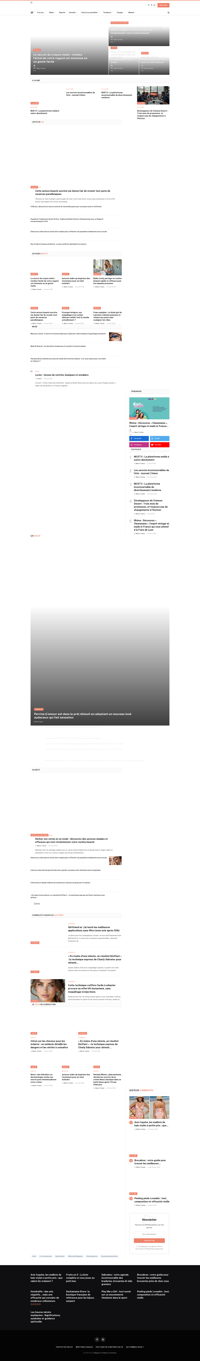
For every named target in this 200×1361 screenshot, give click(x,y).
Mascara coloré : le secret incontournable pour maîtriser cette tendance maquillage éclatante (68, 334)
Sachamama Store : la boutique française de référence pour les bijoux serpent (80, 1296)
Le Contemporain (46, 1256)
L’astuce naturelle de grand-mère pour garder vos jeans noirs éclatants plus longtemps (66, 870)
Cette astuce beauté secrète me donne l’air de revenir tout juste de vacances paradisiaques (72, 192)
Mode (51, 12)
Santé (114, 48)
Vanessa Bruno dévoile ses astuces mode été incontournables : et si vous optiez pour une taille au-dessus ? (68, 360)
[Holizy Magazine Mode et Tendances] (42, 5)
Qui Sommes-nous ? (135, 1347)
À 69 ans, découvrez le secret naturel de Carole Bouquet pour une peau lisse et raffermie (66, 206)
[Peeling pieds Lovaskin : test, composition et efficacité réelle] (149, 1183)
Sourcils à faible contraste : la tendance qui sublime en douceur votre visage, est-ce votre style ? (84, 749)
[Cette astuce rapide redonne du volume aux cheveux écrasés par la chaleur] (115, 885)
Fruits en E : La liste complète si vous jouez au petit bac (80, 1277)
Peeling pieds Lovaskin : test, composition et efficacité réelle (151, 1200)
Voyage (120, 12)
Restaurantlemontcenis (109, 1256)
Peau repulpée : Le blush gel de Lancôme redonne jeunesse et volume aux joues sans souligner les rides (107, 316)
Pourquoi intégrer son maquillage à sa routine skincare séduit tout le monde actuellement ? (75, 316)
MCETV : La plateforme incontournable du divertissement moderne (117, 95)
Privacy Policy (150, 1249)
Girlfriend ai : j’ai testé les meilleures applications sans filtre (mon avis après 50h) (94, 929)
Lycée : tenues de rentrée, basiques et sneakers (62, 375)
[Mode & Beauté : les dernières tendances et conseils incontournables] (115, 349)
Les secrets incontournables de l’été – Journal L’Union (80, 93)
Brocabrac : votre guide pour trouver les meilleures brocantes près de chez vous (150, 1162)
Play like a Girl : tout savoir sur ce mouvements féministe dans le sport (116, 1294)
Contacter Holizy (64, 1347)
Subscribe (163, 5)
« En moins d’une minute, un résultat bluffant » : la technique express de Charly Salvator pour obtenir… (68, 896)
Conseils (72, 12)
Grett (34, 1256)
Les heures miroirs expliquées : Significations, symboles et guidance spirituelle (45, 1317)
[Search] (168, 12)
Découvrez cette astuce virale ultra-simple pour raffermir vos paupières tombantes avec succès (69, 232)
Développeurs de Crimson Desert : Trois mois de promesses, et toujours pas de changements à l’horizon (152, 114)
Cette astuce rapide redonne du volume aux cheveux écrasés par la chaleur (60, 883)
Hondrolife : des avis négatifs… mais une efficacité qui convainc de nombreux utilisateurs (45, 1296)
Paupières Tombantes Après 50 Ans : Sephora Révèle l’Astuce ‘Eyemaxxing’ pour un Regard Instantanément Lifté (67, 220)
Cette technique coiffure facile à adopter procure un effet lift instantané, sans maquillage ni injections (92, 988)
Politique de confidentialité (109, 1347)
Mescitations (60, 1256)
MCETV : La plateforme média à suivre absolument (45, 112)
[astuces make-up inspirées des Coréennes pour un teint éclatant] (76, 267)
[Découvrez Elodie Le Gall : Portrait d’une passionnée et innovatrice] (37, 730)
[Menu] (32, 12)
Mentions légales (84, 1347)
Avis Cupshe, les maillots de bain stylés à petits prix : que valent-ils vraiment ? (150, 1124)
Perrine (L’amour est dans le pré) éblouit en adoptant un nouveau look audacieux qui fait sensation (82, 715)
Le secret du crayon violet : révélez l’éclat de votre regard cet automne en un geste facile (60, 58)
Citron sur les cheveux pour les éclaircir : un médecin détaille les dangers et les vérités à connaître (49, 1044)
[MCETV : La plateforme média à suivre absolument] (47, 95)
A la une (40, 12)
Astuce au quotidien (89, 12)
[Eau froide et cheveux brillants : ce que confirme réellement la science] (115, 247)
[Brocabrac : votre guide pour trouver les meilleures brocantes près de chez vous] (149, 1145)
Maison (131, 12)
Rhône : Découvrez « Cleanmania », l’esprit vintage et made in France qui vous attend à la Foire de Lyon (148, 425)
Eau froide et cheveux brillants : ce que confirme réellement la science (58, 244)
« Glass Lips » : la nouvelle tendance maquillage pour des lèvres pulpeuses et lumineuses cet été (83, 744)
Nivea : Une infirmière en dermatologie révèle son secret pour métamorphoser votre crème (123, 57)
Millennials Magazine (75, 1256)
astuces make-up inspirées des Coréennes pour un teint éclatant (154, 60)
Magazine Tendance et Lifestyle (105, 1353)
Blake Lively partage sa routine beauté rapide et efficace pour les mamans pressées (107, 281)
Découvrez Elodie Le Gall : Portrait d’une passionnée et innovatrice (71, 727)
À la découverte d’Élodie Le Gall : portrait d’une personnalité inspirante (73, 738)
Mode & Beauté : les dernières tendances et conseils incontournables (58, 346)
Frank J (39, 378)
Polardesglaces (91, 1256)
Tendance (107, 12)
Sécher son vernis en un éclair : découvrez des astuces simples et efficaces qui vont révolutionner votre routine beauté (136, 30)
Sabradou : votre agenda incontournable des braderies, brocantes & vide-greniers (117, 1279)
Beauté (62, 12)
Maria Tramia (41, 68)
